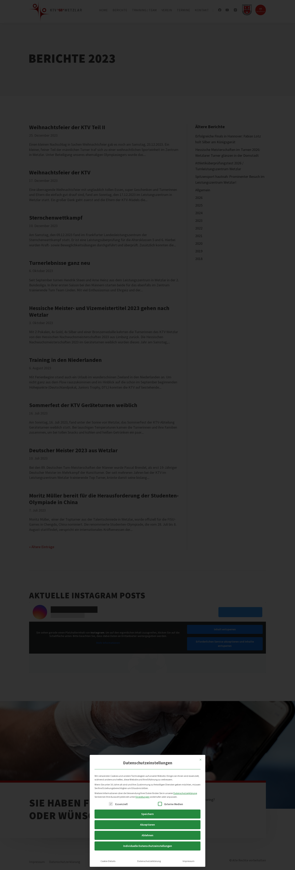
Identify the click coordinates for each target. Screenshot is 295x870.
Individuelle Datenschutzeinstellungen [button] (147, 846)
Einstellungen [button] (142, 796)
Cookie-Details (108, 861)
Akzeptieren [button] (147, 824)
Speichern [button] (147, 814)
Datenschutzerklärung (185, 793)
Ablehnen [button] (147, 835)
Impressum (188, 861)
